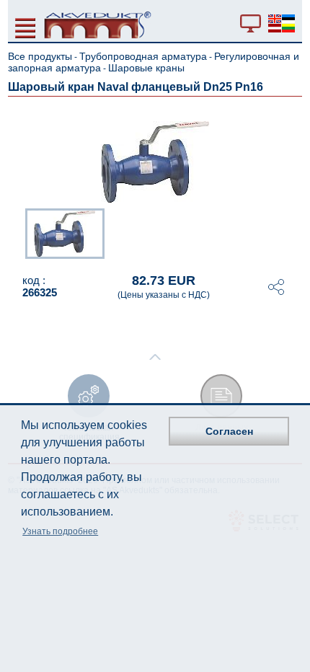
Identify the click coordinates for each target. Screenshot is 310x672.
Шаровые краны (146, 68)
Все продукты (40, 56)
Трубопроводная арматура (143, 56)
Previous (18, 232)
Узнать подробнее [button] (60, 531)
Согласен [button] (229, 431)
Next (292, 232)
